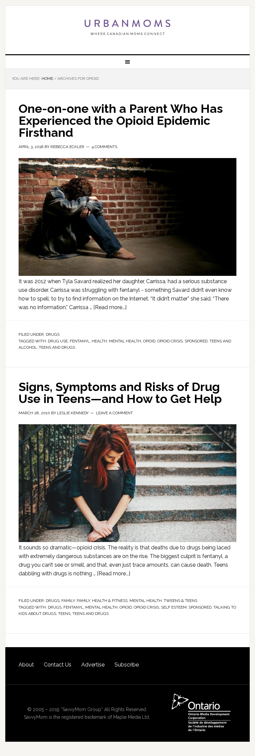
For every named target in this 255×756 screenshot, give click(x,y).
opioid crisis (170, 341)
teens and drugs (57, 347)
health (99, 341)
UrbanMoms (127, 27)
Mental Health (145, 600)
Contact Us (57, 665)
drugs (54, 607)
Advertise (93, 665)
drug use (58, 341)
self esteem (174, 607)
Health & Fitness (110, 600)
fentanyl (80, 341)
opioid (149, 341)
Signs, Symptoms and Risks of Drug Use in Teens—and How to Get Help (120, 393)
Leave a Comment (114, 413)
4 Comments (104, 146)
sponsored (196, 341)
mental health (125, 341)
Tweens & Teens (180, 600)
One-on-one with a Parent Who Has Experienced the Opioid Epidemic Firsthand (121, 120)
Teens (64, 613)
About (26, 665)
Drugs (52, 334)
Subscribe (127, 665)
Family (68, 600)
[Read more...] (110, 307)
